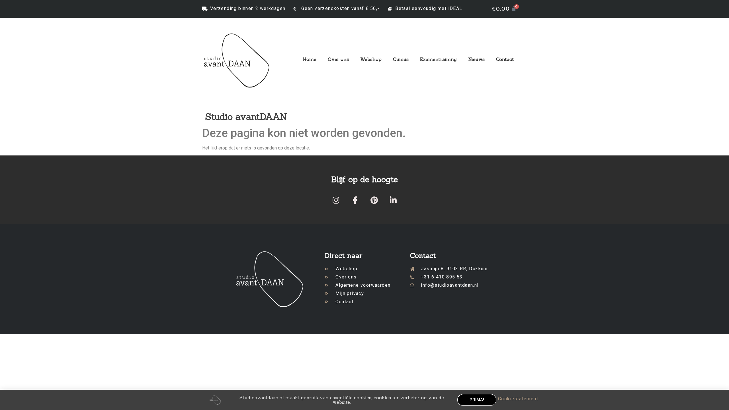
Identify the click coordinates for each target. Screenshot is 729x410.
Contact (505, 59)
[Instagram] (336, 200)
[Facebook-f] (355, 200)
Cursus (401, 59)
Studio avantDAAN (246, 116)
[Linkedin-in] (393, 200)
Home (309, 59)
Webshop (371, 59)
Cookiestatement (518, 398)
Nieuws (476, 59)
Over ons (338, 59)
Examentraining (438, 59)
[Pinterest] (374, 200)
